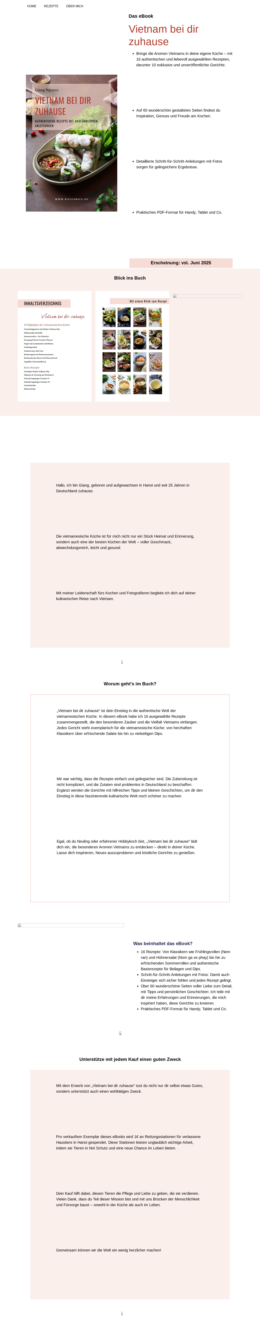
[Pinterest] (232, 6)
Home (31, 6)
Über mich (74, 6)
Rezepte (51, 6)
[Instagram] (224, 6)
